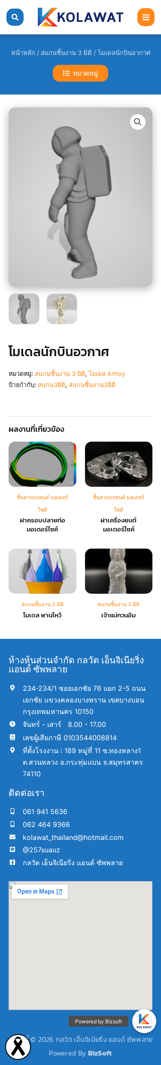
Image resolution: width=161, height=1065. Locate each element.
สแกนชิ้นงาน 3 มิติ (66, 53)
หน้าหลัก (23, 53)
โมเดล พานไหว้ (42, 615)
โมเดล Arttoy (106, 373)
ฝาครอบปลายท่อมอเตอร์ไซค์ (42, 524)
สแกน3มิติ (51, 384)
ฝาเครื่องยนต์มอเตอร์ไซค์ (118, 524)
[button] (146, 17)
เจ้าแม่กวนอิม (118, 615)
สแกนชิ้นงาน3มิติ (92, 384)
